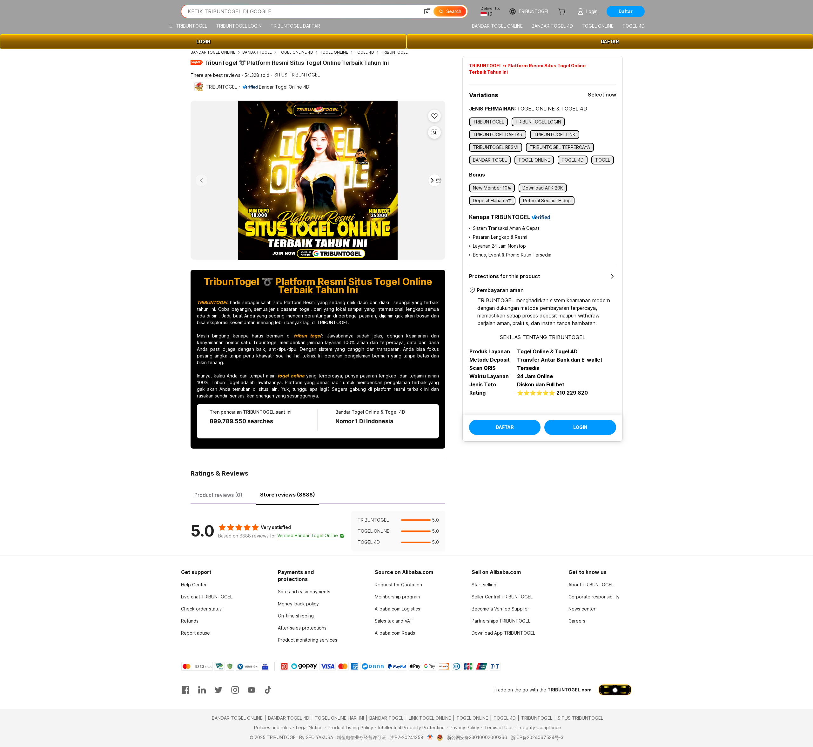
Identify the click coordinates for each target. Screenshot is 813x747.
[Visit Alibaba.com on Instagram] (235, 689)
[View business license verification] (430, 737)
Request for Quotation (398, 584)
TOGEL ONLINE (334, 52)
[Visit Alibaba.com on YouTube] (251, 689)
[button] (427, 11)
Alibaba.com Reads (395, 633)
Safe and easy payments (304, 591)
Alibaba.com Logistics (397, 608)
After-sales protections (302, 627)
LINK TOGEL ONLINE (430, 718)
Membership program (397, 596)
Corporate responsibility (594, 596)
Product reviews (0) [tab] (218, 495)
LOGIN (203, 41)
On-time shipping (296, 615)
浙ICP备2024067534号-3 (537, 737)
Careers (576, 621)
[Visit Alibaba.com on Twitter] (218, 689)
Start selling (484, 584)
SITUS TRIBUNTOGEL (297, 74)
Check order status (201, 608)
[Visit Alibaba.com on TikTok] (268, 689)
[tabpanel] (318, 531)
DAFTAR (610, 41)
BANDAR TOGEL (257, 52)
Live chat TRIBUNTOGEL (206, 596)
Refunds (189, 621)
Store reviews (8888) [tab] (287, 494)
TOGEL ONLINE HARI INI (339, 718)
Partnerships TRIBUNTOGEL (501, 621)
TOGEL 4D (364, 52)
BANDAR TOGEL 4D (288, 718)
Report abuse (195, 633)
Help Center (194, 584)
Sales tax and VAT (394, 621)
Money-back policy (298, 603)
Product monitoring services (307, 640)
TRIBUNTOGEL (394, 52)
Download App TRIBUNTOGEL (503, 633)
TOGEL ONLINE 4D (296, 52)
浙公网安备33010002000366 (477, 737)
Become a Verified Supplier (500, 608)
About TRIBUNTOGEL (591, 584)
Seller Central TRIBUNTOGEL (502, 596)
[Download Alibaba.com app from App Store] (615, 690)
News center (581, 608)
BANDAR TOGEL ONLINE (213, 52)
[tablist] (318, 494)
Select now (602, 94)
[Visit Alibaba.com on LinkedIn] (202, 689)
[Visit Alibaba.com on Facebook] (185, 689)
